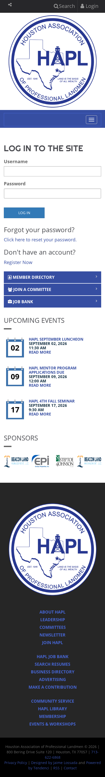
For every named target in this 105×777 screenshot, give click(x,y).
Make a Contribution (53, 687)
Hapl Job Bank (53, 656)
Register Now (18, 262)
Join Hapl (52, 642)
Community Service (52, 701)
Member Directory (33, 277)
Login (91, 6)
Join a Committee (31, 289)
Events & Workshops (52, 724)
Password (14, 184)
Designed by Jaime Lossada (54, 762)
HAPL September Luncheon (56, 339)
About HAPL (52, 612)
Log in (24, 212)
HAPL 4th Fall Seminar (52, 401)
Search (66, 6)
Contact (70, 768)
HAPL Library (52, 709)
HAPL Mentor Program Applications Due (52, 370)
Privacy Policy (15, 762)
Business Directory (52, 672)
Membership (52, 716)
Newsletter (52, 635)
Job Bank (22, 301)
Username (16, 161)
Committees (53, 627)
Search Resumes (52, 664)
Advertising (52, 679)
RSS (56, 768)
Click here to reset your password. (40, 240)
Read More (40, 352)
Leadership (52, 619)
